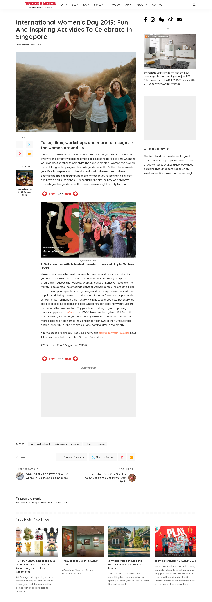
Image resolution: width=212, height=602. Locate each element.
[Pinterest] (19, 153)
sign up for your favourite (114, 333)
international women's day (67, 444)
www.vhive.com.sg (170, 83)
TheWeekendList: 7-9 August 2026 (175, 560)
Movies (89, 444)
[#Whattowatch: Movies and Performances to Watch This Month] (129, 541)
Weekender (23, 45)
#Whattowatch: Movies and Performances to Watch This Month (125, 564)
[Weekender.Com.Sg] (40, 4)
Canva (72, 312)
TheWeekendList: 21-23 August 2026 (24, 192)
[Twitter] (29, 144)
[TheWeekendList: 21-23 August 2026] (24, 178)
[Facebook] (19, 144)
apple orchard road (40, 444)
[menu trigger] (20, 4)
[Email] (29, 153)
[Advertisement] (88, 395)
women (101, 444)
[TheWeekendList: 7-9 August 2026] (175, 541)
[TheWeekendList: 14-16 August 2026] (83, 541)
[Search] (194, 4)
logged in (37, 502)
